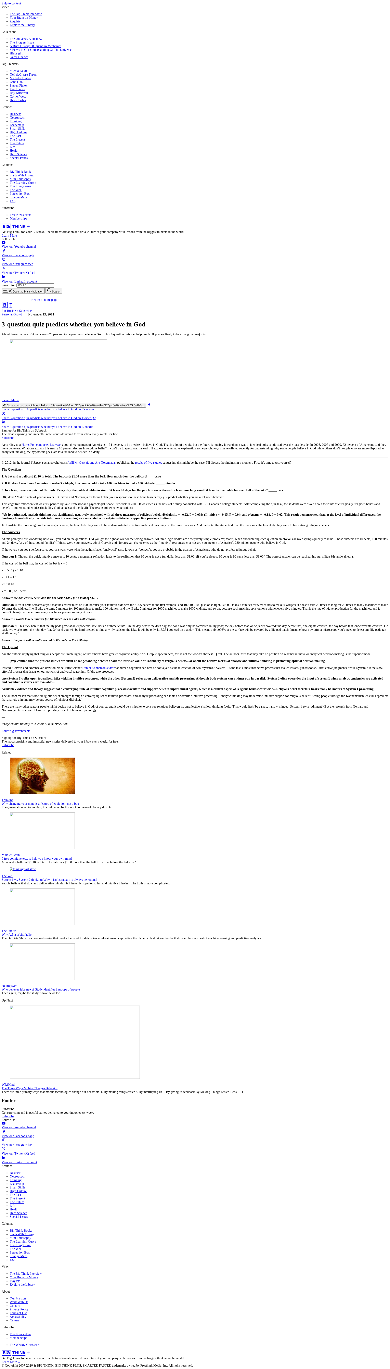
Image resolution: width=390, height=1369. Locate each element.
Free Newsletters (20, 214)
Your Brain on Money (24, 17)
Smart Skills (17, 128)
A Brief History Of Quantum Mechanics (35, 46)
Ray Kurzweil (19, 93)
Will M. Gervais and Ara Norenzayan (92, 462)
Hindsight (16, 53)
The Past (15, 136)
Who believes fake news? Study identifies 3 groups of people (41, 989)
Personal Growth (12, 314)
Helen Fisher (18, 100)
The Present (17, 139)
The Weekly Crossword (25, 1344)
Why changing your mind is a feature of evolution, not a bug (40, 803)
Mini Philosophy (20, 179)
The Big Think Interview (26, 14)
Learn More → (11, 235)
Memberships (18, 218)
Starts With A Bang (22, 175)
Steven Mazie (10, 400)
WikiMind (8, 1084)
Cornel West (18, 96)
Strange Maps (18, 197)
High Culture (18, 132)
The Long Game (20, 186)
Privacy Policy (19, 1309)
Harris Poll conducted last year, (41, 444)
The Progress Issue (22, 42)
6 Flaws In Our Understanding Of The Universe (41, 49)
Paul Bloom (17, 89)
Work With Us (19, 1302)
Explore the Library (22, 25)
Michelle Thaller (20, 78)
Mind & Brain (11, 855)
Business (15, 114)
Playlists (15, 21)
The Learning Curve (23, 182)
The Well (16, 190)
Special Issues (19, 158)
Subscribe (25, 310)
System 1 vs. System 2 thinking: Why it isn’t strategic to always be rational (49, 879)
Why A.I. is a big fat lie (16, 934)
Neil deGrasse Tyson (23, 74)
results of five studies (148, 462)
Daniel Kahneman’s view (98, 668)
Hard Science (18, 154)
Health (14, 150)
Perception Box (20, 193)
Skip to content (11, 3)
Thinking (16, 121)
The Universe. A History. (26, 38)
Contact (15, 1305)
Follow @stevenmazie (16, 731)
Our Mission (18, 1298)
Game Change (19, 57)
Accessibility (18, 1316)
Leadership (17, 125)
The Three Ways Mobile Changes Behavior (29, 1088)
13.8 (12, 201)
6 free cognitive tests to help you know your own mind (37, 858)
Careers (15, 1320)
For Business (10, 310)
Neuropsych (17, 117)
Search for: (9, 285)
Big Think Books (21, 171)
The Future (17, 143)
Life (12, 147)
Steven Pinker (19, 85)
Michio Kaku (18, 71)
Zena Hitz (16, 82)
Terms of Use (18, 1313)
